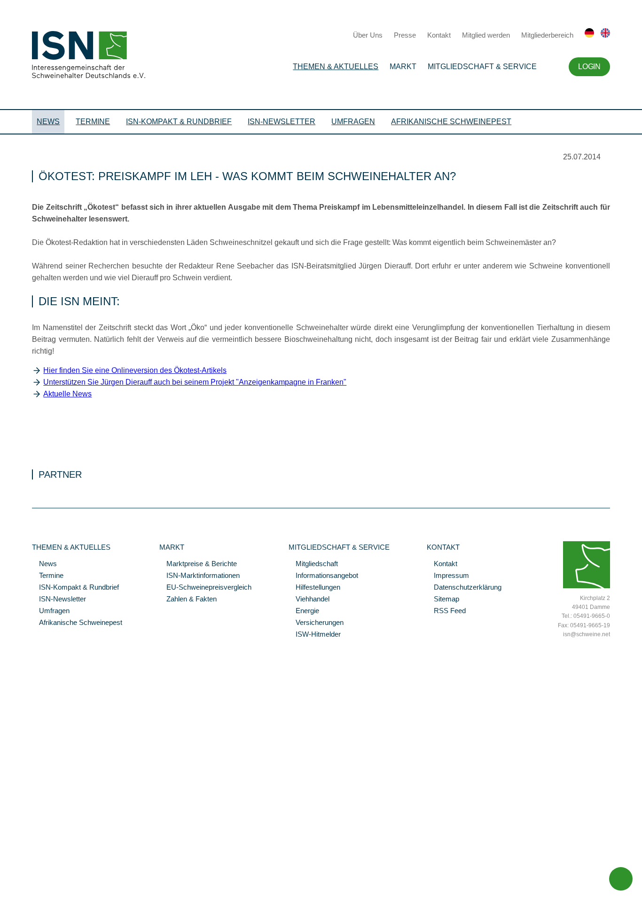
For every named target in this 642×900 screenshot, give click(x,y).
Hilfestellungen (314, 587)
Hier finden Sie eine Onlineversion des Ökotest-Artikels (135, 370)
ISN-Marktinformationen (199, 576)
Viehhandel (309, 599)
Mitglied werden (486, 35)
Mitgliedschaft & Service (482, 67)
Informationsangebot (323, 576)
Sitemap (443, 599)
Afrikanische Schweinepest (451, 122)
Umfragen (353, 122)
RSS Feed (446, 611)
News (48, 122)
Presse (405, 35)
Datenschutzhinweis (29, 880)
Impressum (448, 576)
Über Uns (368, 35)
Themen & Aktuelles (335, 67)
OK (4, 893)
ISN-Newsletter (281, 122)
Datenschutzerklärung (464, 587)
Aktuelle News (67, 394)
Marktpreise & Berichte (198, 564)
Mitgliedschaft (313, 564)
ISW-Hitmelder (315, 634)
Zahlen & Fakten (188, 599)
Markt (403, 67)
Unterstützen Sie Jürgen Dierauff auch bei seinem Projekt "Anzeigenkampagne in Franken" (194, 382)
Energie (304, 611)
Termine (93, 122)
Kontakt (439, 35)
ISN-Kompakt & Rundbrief (179, 122)
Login (589, 67)
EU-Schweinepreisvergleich (205, 587)
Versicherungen (316, 623)
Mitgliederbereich (547, 35)
